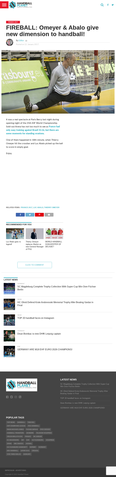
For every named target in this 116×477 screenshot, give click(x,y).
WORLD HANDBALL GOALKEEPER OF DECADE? (53, 244)
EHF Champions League (16, 426)
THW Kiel (31, 422)
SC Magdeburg (13, 440)
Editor (21, 41)
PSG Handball (33, 426)
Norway (33, 447)
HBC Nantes (18, 443)
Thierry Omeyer (51, 207)
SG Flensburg (37, 440)
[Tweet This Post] (29, 214)
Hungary (27, 454)
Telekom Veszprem (43, 433)
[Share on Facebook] (20, 214)
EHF (27, 440)
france (28, 436)
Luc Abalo (38, 207)
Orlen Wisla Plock (14, 436)
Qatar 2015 (25, 450)
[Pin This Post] (39, 214)
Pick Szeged (45, 429)
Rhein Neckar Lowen (15, 429)
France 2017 (26, 207)
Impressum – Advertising (15, 470)
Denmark (30, 433)
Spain (9, 443)
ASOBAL (29, 443)
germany (42, 447)
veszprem (50, 440)
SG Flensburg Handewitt (17, 447)
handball (21, 422)
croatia (35, 450)
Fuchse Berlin (32, 429)
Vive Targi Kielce (14, 454)
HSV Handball (12, 450)
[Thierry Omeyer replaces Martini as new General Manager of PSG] (35, 238)
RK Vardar (38, 436)
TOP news (11, 422)
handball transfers (15, 433)
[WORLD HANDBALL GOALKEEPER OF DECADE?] (54, 238)
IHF (23, 440)
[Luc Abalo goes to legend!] (15, 238)
